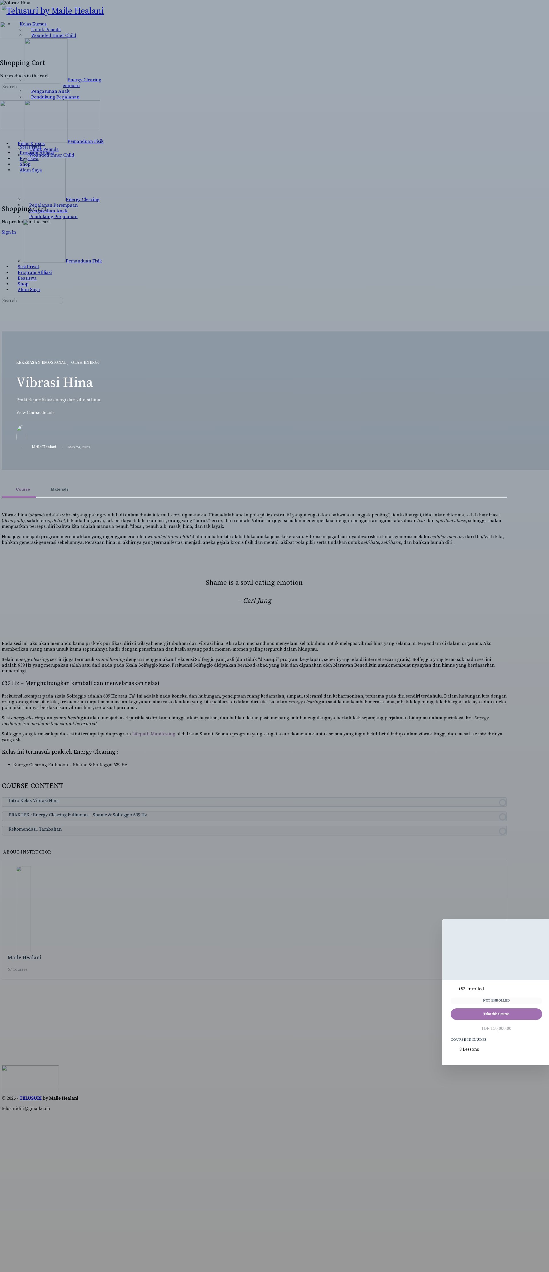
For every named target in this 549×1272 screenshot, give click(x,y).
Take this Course (496, 1014)
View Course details (36, 412)
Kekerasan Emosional (41, 362)
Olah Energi (85, 362)
